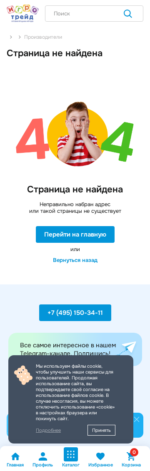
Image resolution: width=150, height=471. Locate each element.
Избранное (100, 465)
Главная (15, 465)
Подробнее (48, 430)
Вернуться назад (75, 260)
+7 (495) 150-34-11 (75, 313)
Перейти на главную (75, 234)
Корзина (131, 459)
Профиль (42, 465)
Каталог (71, 465)
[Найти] (128, 14)
